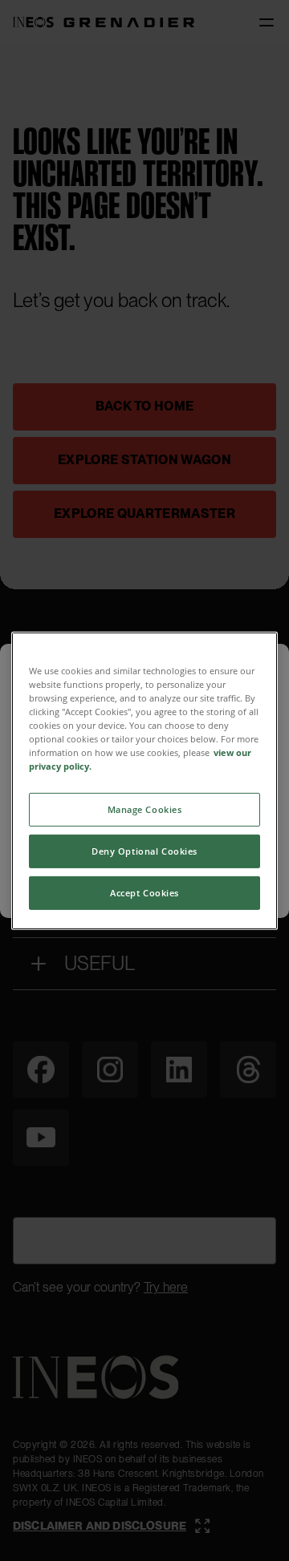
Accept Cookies (144, 893)
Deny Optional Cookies (144, 851)
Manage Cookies (145, 809)
